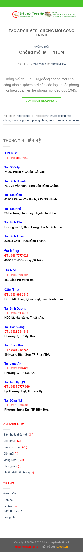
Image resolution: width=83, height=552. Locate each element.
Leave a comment (68, 120)
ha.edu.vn (62, 546)
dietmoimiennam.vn (27, 546)
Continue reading (42, 100)
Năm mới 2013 (12, 510)
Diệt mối (8, 453)
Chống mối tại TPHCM (41, 52)
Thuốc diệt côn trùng (16, 472)
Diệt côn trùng (12, 447)
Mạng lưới (10, 460)
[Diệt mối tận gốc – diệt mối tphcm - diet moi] (44, 14)
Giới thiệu (9, 493)
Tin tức (8, 506)
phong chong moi (43, 120)
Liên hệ (8, 500)
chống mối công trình (16, 120)
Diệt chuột (9, 440)
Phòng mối (41, 46)
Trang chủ (9, 517)
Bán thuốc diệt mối (15, 434)
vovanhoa (58, 64)
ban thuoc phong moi (57, 115)
